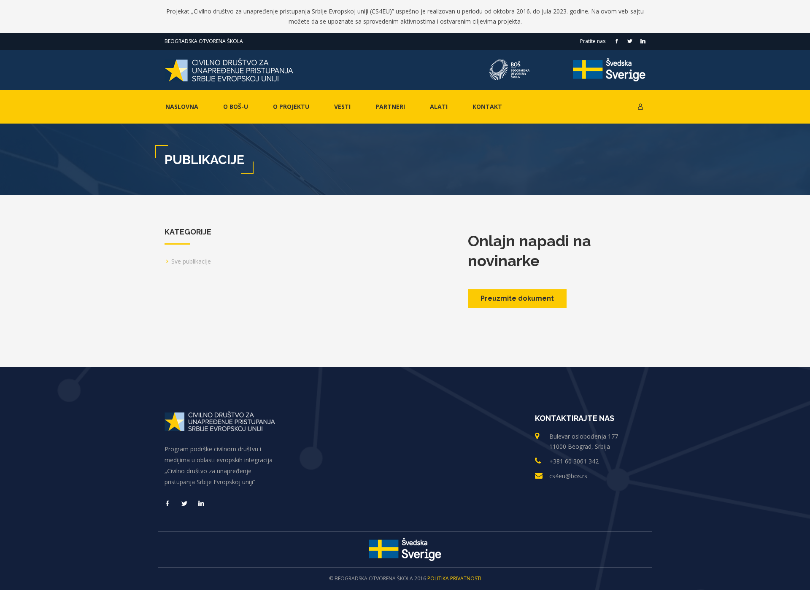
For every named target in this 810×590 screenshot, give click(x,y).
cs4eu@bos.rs (568, 476)
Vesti (342, 106)
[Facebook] (616, 41)
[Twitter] (629, 41)
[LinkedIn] (642, 41)
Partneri (390, 106)
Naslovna (181, 106)
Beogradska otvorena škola (204, 41)
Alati (439, 106)
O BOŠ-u (235, 106)
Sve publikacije (191, 261)
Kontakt (487, 106)
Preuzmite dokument (517, 298)
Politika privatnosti (454, 578)
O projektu (291, 106)
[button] (640, 107)
